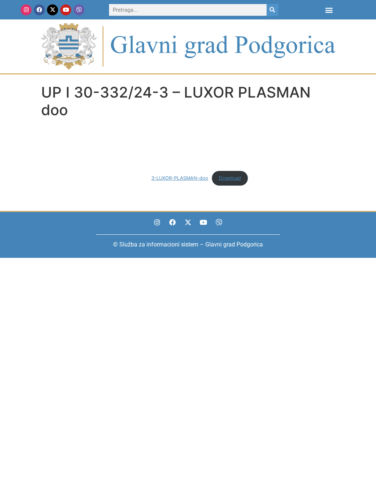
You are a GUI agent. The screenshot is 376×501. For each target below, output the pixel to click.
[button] (329, 10)
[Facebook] (39, 9)
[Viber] (78, 9)
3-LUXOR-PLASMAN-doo (179, 178)
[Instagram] (26, 9)
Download (230, 178)
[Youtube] (65, 9)
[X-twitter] (52, 9)
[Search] (272, 10)
